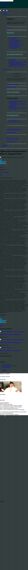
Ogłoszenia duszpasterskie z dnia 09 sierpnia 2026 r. (10, 342)
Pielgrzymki (5, 367)
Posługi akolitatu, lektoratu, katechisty (18, 61)
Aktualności (5, 364)
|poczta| (22, 409)
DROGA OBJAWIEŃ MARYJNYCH (15, 42)
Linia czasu (5, 145)
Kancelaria (12, 60)
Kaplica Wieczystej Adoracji (16, 65)
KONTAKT (3, 379)
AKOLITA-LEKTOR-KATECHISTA (15, 47)
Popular (4, 369)
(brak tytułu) (12, 106)
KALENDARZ (13, 120)
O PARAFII (9, 28)
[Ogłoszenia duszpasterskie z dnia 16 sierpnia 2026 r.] (12, 331)
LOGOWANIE (3, 2)
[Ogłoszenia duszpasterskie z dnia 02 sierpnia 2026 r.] (5, 347)
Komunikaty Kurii (11, 87)
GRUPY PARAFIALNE (15, 40)
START (4, 13)
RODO (4, 146)
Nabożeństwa (13, 59)
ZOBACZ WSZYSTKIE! (13, 84)
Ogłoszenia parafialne (4, 172)
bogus (1, 325)
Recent (4, 371)
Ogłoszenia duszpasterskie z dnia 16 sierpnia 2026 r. (10, 334)
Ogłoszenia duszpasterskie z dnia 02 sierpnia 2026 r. (10, 350)
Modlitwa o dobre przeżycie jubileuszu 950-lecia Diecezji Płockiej (18, 64)
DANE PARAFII (14, 37)
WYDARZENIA (7, 69)
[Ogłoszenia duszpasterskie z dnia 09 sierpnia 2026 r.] (12, 339)
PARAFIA (5, 14)
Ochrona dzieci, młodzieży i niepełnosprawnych (16, 45)
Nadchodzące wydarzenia (15, 121)
